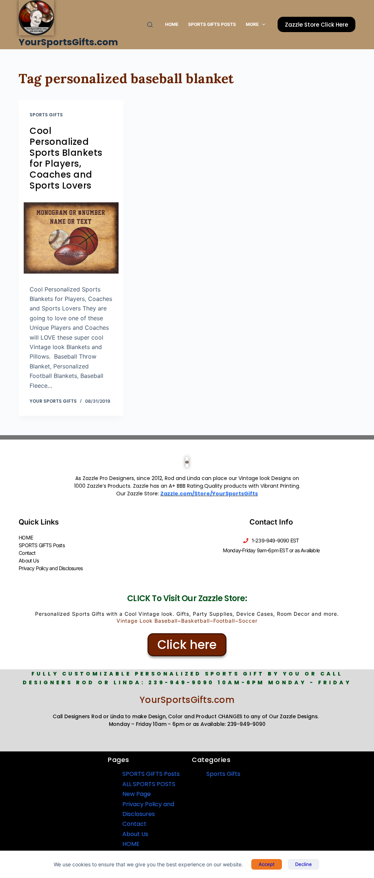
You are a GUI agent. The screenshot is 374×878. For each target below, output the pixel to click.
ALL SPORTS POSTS (148, 784)
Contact (27, 553)
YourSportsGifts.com (68, 42)
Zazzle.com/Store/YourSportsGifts (209, 493)
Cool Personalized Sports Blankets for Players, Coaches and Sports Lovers (66, 158)
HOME (171, 24)
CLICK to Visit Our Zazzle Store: (187, 598)
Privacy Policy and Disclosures (51, 568)
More (252, 24)
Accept (267, 864)
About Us (29, 560)
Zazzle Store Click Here (316, 24)
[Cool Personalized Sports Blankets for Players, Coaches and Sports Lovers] (71, 237)
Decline (303, 864)
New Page (136, 794)
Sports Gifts (46, 115)
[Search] (150, 24)
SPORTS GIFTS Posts (212, 24)
